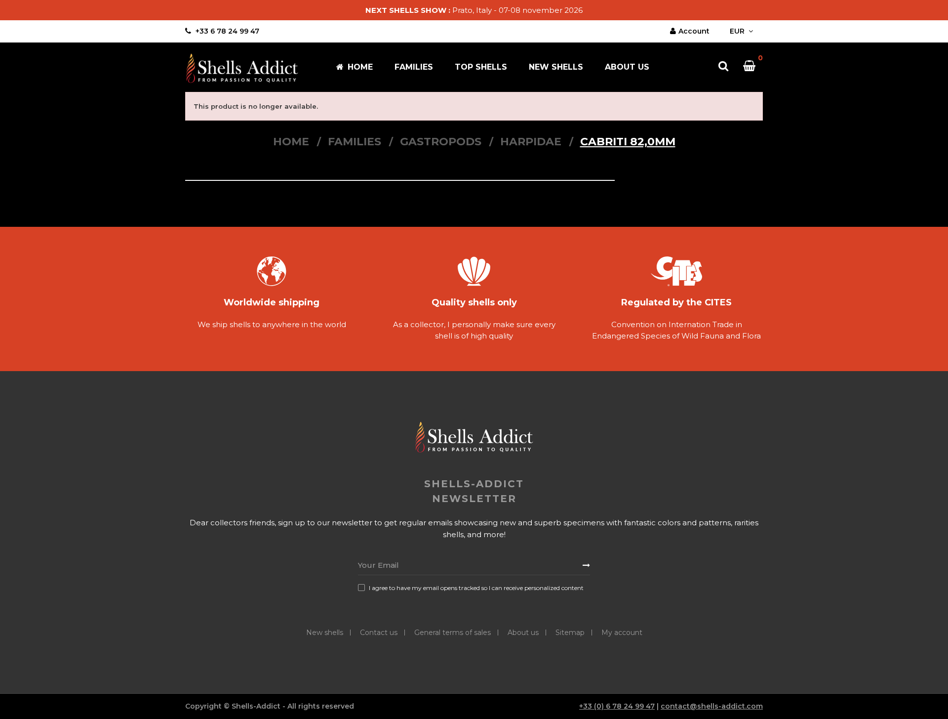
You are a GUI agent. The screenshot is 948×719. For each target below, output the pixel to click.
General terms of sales (452, 632)
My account (621, 632)
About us (523, 632)
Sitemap (570, 632)
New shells (324, 632)
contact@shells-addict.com (712, 706)
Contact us (378, 632)
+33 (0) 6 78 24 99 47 (617, 706)
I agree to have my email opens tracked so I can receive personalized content (476, 588)
